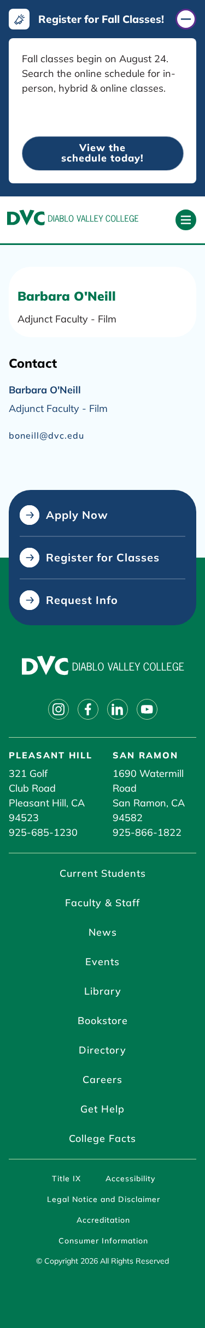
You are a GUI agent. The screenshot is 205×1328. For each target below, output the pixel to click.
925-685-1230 (43, 832)
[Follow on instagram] (58, 709)
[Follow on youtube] (147, 709)
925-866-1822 (147, 832)
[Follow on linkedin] (117, 709)
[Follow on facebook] (88, 709)
